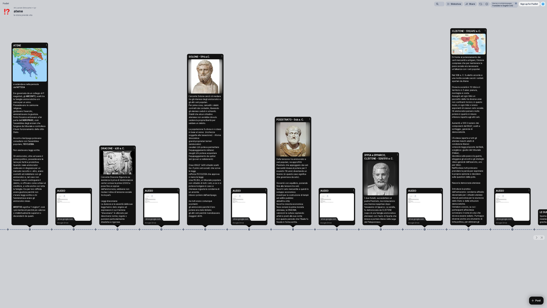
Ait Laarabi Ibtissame (22, 8)
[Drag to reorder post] (29, 229)
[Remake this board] (481, 4)
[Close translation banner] (516, 3)
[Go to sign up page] (543, 4)
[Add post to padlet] (8, 229)
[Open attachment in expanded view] (30, 65)
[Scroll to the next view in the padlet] (536, 237)
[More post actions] (46, 45)
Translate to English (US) (502, 6)
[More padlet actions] (487, 4)
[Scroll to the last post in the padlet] (541, 237)
